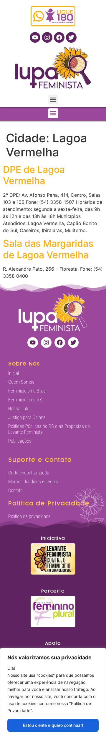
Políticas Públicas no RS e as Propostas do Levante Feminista (49, 429)
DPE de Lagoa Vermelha (34, 175)
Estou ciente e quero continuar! (53, 725)
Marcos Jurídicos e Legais (33, 481)
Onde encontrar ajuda (28, 473)
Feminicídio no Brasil (27, 391)
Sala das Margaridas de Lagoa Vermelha (48, 249)
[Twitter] (71, 37)
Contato (15, 490)
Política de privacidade (29, 516)
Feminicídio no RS (25, 400)
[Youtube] (35, 37)
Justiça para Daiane (27, 417)
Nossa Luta (18, 408)
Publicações (20, 441)
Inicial (13, 373)
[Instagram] (47, 37)
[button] (53, 99)
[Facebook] (59, 37)
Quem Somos (21, 382)
